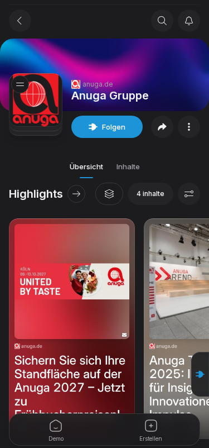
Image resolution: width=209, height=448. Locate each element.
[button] (200, 374)
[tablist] (105, 167)
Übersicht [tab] (86, 166)
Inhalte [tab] (128, 166)
